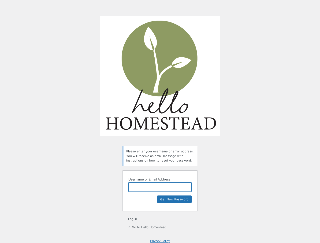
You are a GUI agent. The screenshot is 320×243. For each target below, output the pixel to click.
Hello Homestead (160, 78)
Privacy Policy (160, 241)
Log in (132, 219)
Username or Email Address (149, 179)
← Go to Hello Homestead (147, 227)
